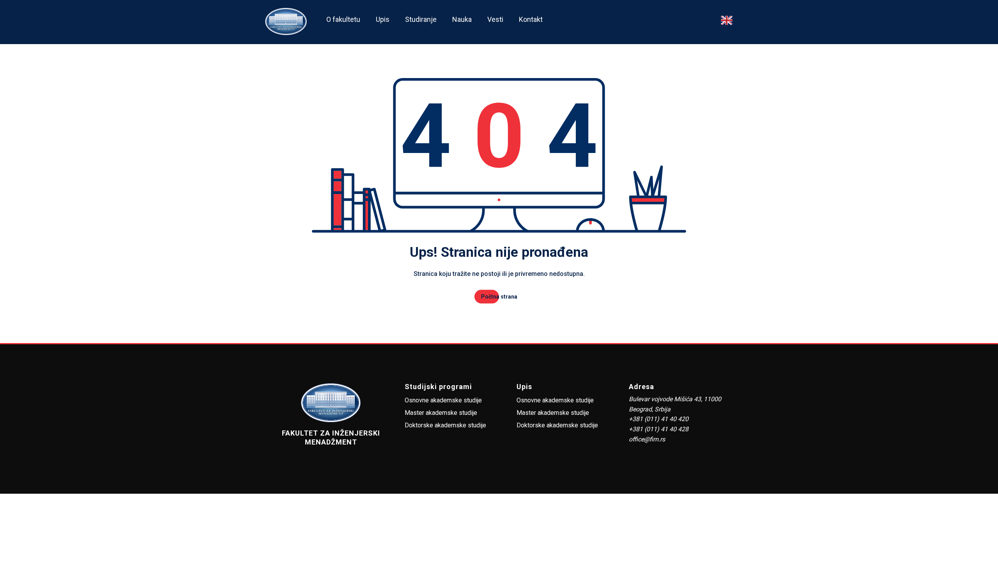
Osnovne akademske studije (443, 400)
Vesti (495, 19)
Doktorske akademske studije (445, 425)
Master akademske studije (441, 412)
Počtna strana (499, 296)
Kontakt (531, 19)
